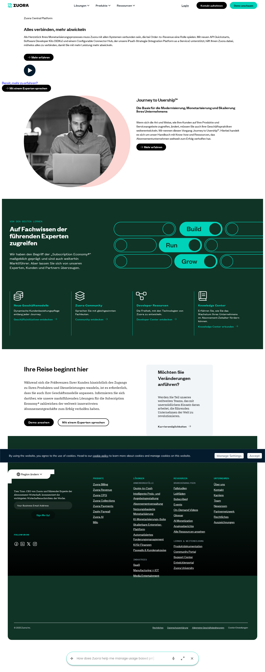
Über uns (219, 484)
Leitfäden (179, 493)
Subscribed (181, 499)
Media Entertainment (146, 575)
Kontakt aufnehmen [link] (212, 5)
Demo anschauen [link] (243, 5)
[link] (18, 5)
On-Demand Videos (186, 510)
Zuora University (184, 568)
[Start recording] (173, 658)
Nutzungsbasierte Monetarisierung (144, 511)
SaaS (136, 565)
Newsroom (220, 506)
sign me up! (43, 515)
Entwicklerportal (184, 562)
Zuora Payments (103, 506)
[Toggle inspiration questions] (71, 658)
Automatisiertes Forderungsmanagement (148, 536)
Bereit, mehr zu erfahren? (20, 82)
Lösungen (80, 5)
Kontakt (219, 489)
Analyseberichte (184, 526)
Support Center (183, 557)
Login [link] (185, 5)
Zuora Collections (104, 500)
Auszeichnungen (224, 522)
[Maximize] (182, 658)
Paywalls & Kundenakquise (149, 550)
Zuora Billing (100, 484)
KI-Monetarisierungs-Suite (149, 519)
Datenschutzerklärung (177, 627)
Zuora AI (98, 517)
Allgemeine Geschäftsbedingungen (208, 627)
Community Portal (185, 551)
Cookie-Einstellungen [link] (238, 627)
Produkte (101, 5)
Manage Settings (229, 456)
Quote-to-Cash (142, 488)
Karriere (219, 495)
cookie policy (100, 455)
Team (217, 500)
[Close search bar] (192, 658)
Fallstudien (180, 488)
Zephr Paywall (101, 511)
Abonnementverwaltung (148, 503)
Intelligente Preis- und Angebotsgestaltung (146, 495)
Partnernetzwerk (224, 511)
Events (178, 504)
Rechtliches (221, 517)
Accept (254, 456)
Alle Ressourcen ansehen (189, 531)
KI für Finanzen (142, 544)
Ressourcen (124, 5)
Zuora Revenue (102, 489)
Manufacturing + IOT (146, 570)
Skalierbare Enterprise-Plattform (147, 526)
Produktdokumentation (188, 546)
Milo (95, 522)
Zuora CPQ (100, 495)
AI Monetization (183, 520)
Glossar (178, 515)
